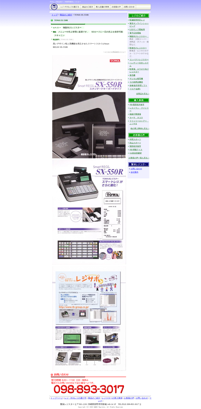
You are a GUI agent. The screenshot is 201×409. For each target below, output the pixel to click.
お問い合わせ (142, 398)
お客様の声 (129, 398)
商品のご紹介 (66, 15)
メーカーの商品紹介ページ (114, 52)
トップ (55, 15)
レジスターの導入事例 (112, 398)
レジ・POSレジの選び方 (75, 398)
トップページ (57, 398)
